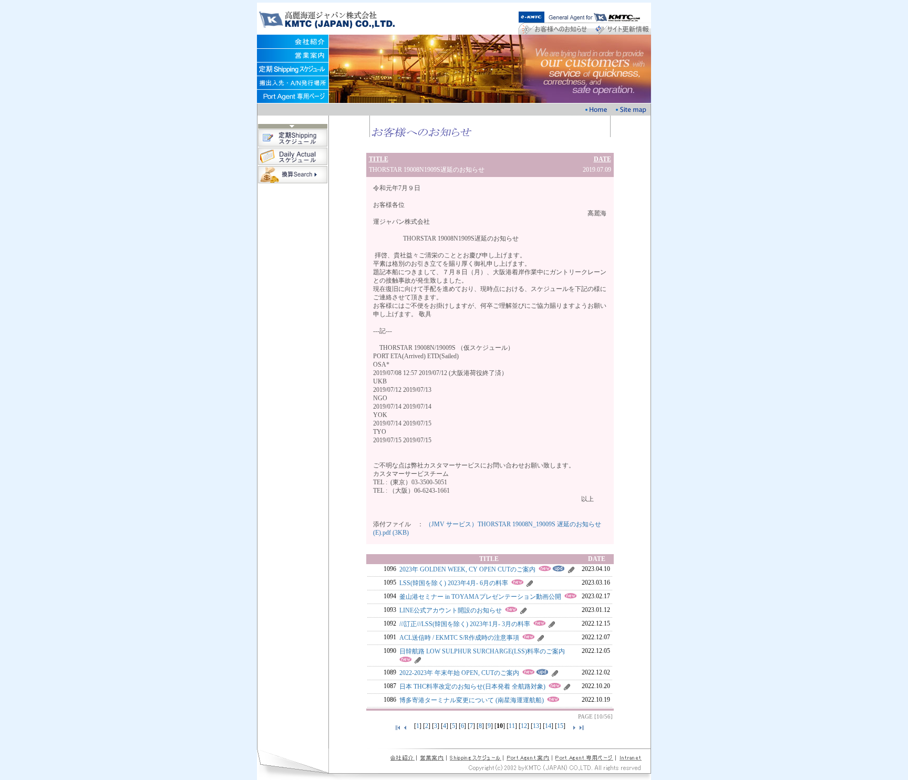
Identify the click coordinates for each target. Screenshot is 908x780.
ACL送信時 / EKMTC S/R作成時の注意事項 (459, 637)
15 (560, 726)
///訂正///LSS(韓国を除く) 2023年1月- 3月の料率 (464, 624)
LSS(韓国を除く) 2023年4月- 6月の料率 (453, 583)
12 (524, 726)
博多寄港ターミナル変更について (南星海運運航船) (471, 700)
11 (512, 726)
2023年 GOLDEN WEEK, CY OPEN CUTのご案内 (467, 569)
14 (548, 726)
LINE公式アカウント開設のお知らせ (450, 610)
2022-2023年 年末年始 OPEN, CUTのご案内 (459, 673)
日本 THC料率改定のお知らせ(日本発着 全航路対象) (472, 686)
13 (536, 726)
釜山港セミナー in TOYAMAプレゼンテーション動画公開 (480, 596)
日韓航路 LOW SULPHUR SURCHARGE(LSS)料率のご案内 (482, 651)
